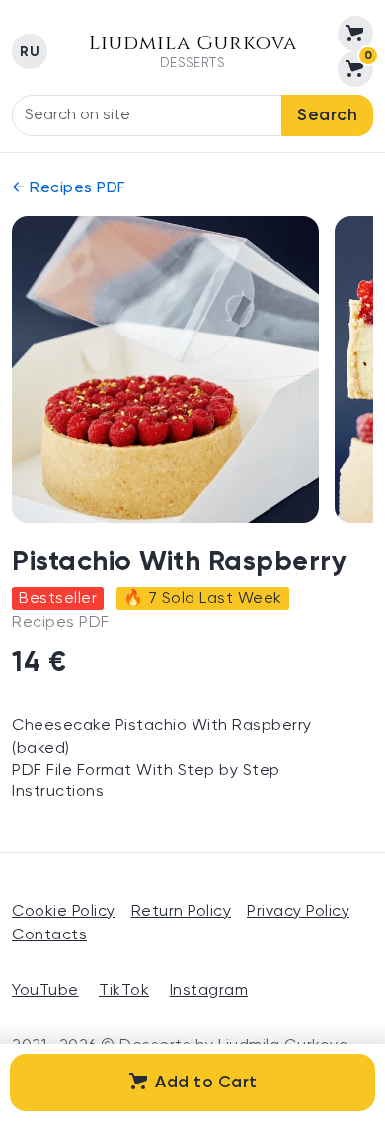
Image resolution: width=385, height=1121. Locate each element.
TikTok (124, 991)
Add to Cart (206, 1083)
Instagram (209, 991)
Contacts (49, 935)
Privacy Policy (298, 912)
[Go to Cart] (355, 33)
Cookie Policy (64, 912)
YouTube (45, 991)
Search (327, 116)
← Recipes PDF (69, 188)
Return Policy (181, 912)
